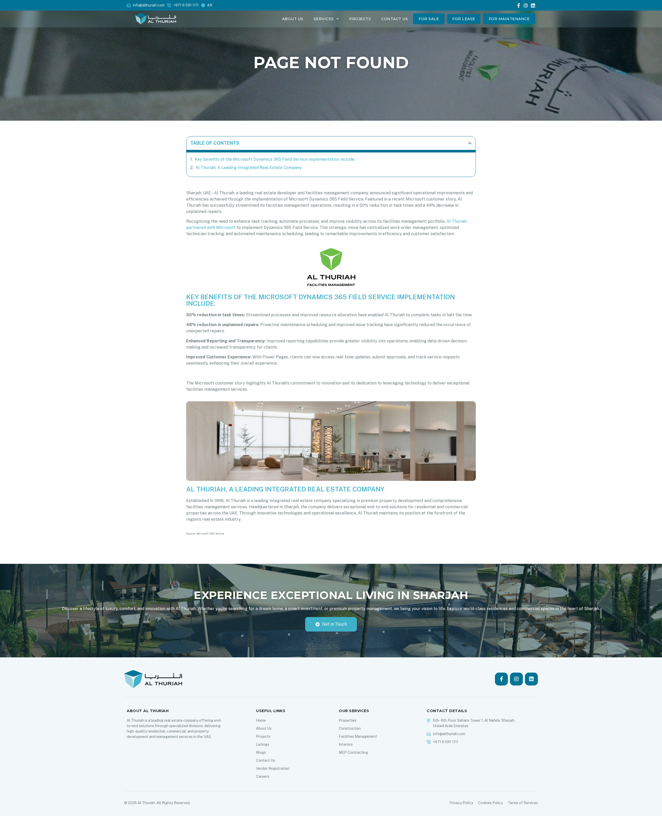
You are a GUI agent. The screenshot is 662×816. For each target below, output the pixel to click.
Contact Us (394, 19)
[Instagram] (525, 5)
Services (324, 19)
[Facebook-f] (518, 5)
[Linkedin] (533, 5)
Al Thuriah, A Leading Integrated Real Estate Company (248, 167)
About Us (292, 19)
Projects (360, 19)
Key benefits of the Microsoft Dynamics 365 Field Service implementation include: (275, 159)
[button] (470, 143)
